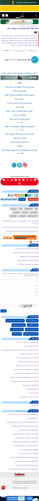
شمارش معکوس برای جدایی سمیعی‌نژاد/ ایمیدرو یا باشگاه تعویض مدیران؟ (19, 350)
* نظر (37, 292)
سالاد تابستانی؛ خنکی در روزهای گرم (28, 354)
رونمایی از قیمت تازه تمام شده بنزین (28, 397)
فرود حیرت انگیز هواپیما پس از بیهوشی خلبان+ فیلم (19, 150)
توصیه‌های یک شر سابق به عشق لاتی (27, 430)
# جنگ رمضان (16, 334)
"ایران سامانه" (16, 488)
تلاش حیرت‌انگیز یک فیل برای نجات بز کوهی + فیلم (19, 73)
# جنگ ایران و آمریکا (31, 329)
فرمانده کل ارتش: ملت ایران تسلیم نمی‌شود (26, 366)
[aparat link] (19, 183)
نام (37, 278)
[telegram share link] (29, 195)
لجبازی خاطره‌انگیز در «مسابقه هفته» (28, 256)
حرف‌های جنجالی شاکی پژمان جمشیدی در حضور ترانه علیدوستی (21, 422)
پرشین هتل (33, 406)
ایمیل (36, 285)
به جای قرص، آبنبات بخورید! (19, 142)
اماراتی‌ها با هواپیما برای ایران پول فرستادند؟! (25, 461)
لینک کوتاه (34, 199)
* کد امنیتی (35, 305)
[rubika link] (35, 180)
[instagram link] (15, 180)
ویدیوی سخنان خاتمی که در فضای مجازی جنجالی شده (23, 426)
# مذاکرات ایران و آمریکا (31, 334)
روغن (20, 209)
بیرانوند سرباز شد (33, 393)
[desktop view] (7, 15)
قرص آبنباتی (22, 216)
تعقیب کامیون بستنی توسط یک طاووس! (27, 260)
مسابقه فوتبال (28, 209)
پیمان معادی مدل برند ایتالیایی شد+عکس (27, 342)
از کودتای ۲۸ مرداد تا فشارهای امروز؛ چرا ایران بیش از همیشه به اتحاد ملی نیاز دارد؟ (20, 222)
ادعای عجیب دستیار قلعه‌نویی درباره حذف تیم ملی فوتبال (23, 377)
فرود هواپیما (13, 216)
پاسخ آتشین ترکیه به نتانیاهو (30, 385)
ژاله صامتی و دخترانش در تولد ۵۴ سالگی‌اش (25, 438)
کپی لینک (21, 199)
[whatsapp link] (31, 180)
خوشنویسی (16, 212)
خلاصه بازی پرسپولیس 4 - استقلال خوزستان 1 (25, 446)
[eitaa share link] (19, 195)
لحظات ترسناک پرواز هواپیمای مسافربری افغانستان (24, 442)
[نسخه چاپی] (36, 195)
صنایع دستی (34, 212)
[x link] (8, 180)
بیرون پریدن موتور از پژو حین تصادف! (28, 362)
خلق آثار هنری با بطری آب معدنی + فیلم (19, 111)
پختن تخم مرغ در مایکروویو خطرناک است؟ (26, 358)
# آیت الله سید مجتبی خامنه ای (15, 321)
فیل (36, 209)
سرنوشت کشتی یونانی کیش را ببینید (27, 453)
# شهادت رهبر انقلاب (17, 329)
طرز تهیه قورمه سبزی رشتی (30, 346)
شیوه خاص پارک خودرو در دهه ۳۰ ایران (27, 264)
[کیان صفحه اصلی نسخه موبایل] (19, 498)
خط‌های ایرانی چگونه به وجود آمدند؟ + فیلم (19, 126)
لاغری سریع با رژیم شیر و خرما (20, 119)
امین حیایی (13, 209)
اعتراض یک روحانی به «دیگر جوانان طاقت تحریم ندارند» (23, 457)
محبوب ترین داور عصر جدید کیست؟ (19, 103)
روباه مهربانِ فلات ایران (31, 389)
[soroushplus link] (19, 180)
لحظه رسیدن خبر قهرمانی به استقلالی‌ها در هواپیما (25, 253)
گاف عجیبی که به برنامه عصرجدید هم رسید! (26, 249)
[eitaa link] (11, 180)
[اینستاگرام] (15, 195)
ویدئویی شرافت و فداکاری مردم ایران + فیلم (19, 95)
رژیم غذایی (25, 212)
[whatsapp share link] (22, 195)
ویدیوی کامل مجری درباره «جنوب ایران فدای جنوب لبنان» (22, 414)
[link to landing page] (20, 15)
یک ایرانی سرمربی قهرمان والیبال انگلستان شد (26, 373)
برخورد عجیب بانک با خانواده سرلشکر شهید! (26, 465)
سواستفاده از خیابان (31, 418)
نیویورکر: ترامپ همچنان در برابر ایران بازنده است (25, 370)
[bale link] (23, 180)
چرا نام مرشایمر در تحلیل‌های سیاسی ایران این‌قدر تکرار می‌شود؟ (21, 231)
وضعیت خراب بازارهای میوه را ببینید (27, 450)
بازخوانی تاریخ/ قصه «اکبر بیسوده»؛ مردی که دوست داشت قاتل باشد (19, 227)
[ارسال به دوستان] (33, 195)
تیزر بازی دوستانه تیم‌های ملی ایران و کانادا (19, 87)
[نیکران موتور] (19, 77)
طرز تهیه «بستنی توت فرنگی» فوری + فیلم (19, 134)
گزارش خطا (35, 242)
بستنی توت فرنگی (32, 216)
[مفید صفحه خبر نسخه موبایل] (19, 8)
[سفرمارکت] (19, 237)
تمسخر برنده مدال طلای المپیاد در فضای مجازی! (25, 434)
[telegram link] (27, 180)
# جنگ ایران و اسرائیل (18, 325)
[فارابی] (19, 21)
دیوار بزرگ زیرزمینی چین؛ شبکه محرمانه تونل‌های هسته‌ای (22, 469)
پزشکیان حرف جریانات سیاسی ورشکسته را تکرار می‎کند (24, 381)
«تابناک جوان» (13, 60)
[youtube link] (4, 180)
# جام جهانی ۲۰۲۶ (32, 321)
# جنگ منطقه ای (32, 325)
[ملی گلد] (19, 2)
